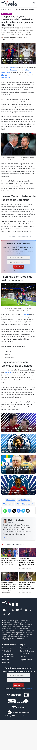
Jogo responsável (26, 660)
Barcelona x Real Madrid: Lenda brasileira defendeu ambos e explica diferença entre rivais (27, 586)
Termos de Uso (29, 270)
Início (4, 9)
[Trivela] (9, 3)
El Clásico (13, 67)
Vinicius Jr (7, 372)
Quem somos (7, 648)
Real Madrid (5, 77)
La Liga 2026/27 (6, 13)
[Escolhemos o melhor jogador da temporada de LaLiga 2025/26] (9, 552)
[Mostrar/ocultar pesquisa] (34, 3)
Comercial (23, 656)
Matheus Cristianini (16, 520)
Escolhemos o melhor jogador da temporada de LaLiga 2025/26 (9, 560)
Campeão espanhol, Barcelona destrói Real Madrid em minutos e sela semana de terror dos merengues (8, 586)
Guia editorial (7, 651)
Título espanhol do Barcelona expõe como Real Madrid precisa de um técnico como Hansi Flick (26, 562)
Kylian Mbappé (24, 500)
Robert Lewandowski (25, 504)
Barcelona (13, 70)
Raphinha (26, 314)
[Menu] (30, 3)
